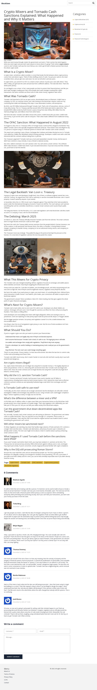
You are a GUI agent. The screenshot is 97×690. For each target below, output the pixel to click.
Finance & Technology (81, 39)
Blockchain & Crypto (81, 29)
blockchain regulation (11, 465)
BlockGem (5, 3)
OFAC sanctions (37, 462)
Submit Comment (13, 657)
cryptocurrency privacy (51, 462)
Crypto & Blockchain (82, 19)
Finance (78, 34)
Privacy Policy (8, 677)
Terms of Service (9, 674)
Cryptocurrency (80, 24)
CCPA (5, 680)
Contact (6, 683)
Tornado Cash (25, 462)
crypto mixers (14, 462)
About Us (7, 671)
